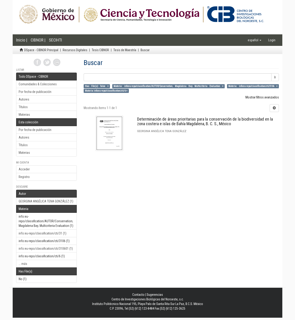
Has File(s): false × (97, 86)
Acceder (24, 169)
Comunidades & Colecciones (38, 84)
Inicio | (21, 40)
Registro (24, 177)
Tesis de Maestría (124, 50)
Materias (24, 114)
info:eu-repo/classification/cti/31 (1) (42, 233)
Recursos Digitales (75, 50)
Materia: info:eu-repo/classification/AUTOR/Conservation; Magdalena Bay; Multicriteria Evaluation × (168, 86)
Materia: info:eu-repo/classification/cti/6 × (106, 90)
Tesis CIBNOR (100, 50)
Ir (275, 77)
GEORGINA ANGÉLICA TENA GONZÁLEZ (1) (46, 201)
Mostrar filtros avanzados (262, 97)
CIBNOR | (38, 40)
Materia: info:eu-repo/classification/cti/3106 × (252, 86)
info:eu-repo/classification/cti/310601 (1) (46, 248)
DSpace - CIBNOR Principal (41, 50)
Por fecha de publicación (35, 92)
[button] (254, 40)
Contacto (138, 294)
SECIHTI (55, 40)
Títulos (23, 107)
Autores (24, 99)
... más (23, 264)
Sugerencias (155, 294)
